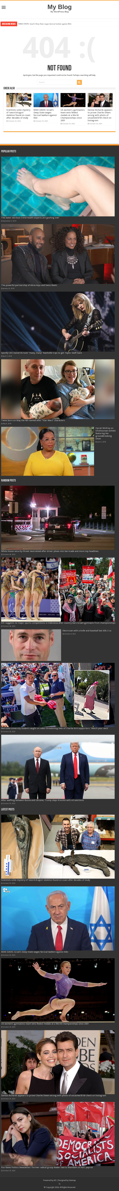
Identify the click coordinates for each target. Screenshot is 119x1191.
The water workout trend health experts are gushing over (30, 217)
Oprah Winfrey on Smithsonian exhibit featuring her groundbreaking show (105, 433)
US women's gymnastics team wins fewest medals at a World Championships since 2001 (52, 24)
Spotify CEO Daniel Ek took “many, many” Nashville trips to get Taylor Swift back (41, 353)
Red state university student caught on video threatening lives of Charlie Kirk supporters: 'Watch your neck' (54, 728)
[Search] (79, 82)
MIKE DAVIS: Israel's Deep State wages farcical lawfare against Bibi (45, 114)
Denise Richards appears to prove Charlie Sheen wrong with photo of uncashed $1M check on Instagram (100, 115)
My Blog (59, 6)
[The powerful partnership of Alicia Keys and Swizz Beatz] (58, 254)
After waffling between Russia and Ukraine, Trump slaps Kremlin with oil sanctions (42, 800)
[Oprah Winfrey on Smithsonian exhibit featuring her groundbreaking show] (47, 451)
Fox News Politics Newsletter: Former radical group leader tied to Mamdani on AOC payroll (47, 1167)
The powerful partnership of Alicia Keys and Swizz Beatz (29, 285)
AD (55, 1180)
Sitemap (72, 1180)
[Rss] (59, 1184)
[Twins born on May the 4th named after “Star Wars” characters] (58, 389)
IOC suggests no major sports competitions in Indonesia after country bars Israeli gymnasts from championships (58, 623)
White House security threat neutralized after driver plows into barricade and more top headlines (50, 551)
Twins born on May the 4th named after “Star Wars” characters (33, 420)
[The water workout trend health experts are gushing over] (58, 186)
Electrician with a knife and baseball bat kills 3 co (87, 630)
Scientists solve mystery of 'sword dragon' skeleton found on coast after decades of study (18, 114)
